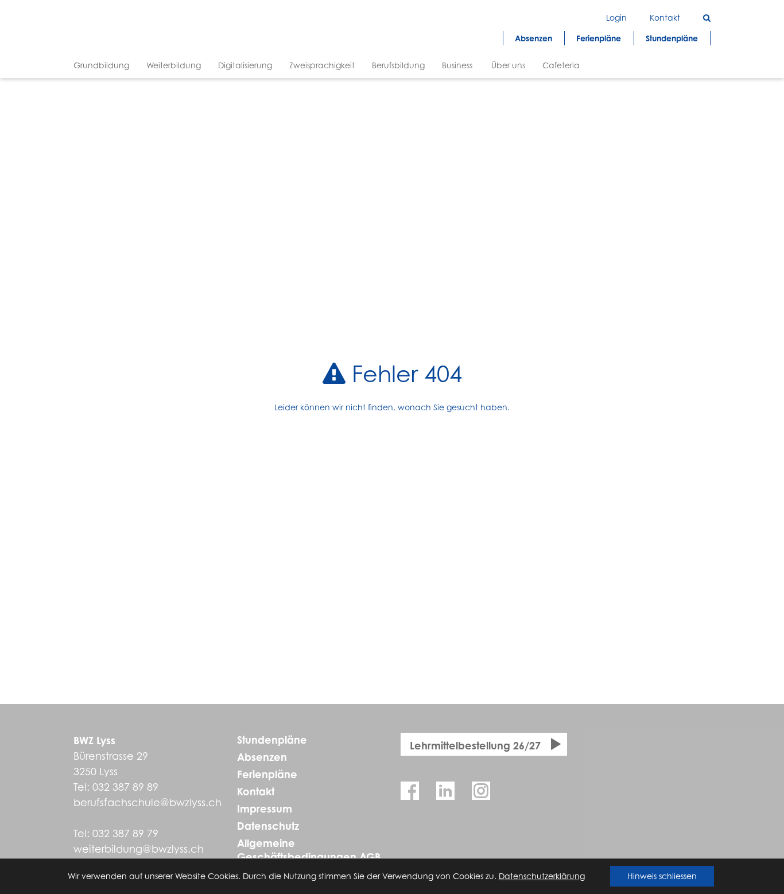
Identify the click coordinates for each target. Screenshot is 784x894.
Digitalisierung (245, 65)
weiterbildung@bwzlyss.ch (138, 849)
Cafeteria (561, 65)
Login (616, 17)
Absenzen (262, 757)
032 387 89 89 (125, 787)
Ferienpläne (267, 774)
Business (457, 65)
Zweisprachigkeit (322, 65)
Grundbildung (101, 65)
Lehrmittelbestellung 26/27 (475, 745)
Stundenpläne (272, 739)
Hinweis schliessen (662, 876)
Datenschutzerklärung (542, 876)
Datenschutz (268, 825)
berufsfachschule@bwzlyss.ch (147, 802)
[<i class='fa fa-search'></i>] (707, 17)
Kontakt (255, 791)
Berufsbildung (398, 65)
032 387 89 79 (125, 833)
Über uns (508, 65)
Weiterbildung (173, 65)
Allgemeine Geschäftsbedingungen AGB (309, 850)
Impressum (264, 808)
